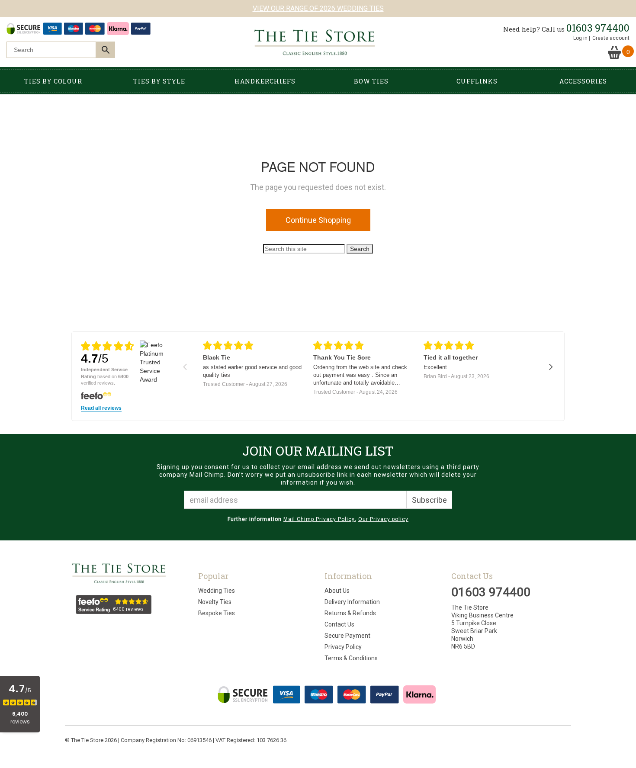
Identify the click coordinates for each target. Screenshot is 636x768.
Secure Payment (347, 635)
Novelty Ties (214, 601)
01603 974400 (598, 27)
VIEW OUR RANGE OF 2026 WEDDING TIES (318, 8)
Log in (580, 38)
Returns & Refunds (350, 613)
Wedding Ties (216, 590)
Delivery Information (352, 601)
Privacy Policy (343, 646)
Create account (611, 38)
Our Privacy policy (383, 519)
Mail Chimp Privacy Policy (319, 519)
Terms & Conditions (351, 658)
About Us (337, 590)
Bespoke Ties (216, 613)
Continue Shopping (318, 220)
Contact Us (339, 624)
